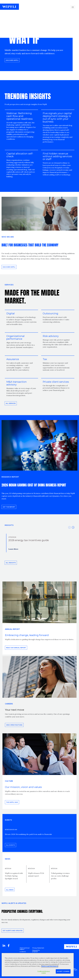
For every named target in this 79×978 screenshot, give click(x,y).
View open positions (14, 725)
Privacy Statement (38, 948)
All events (10, 845)
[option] (39, 543)
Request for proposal (36, 951)
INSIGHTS (9, 525)
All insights (11, 562)
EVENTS (8, 820)
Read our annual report (16, 647)
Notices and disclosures (50, 966)
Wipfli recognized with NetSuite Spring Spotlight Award (14, 876)
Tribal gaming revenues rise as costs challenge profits (60, 876)
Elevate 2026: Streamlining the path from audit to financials (28, 834)
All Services (11, 403)
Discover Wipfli (12, 60)
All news (9, 890)
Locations (23, 951)
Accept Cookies (63, 971)
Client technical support (24, 948)
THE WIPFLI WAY (12, 802)
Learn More (13, 549)
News (7, 859)
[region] (38, 964)
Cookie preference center (43, 972)
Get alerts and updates (13, 930)
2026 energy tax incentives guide (28, 540)
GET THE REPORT (9, 507)
